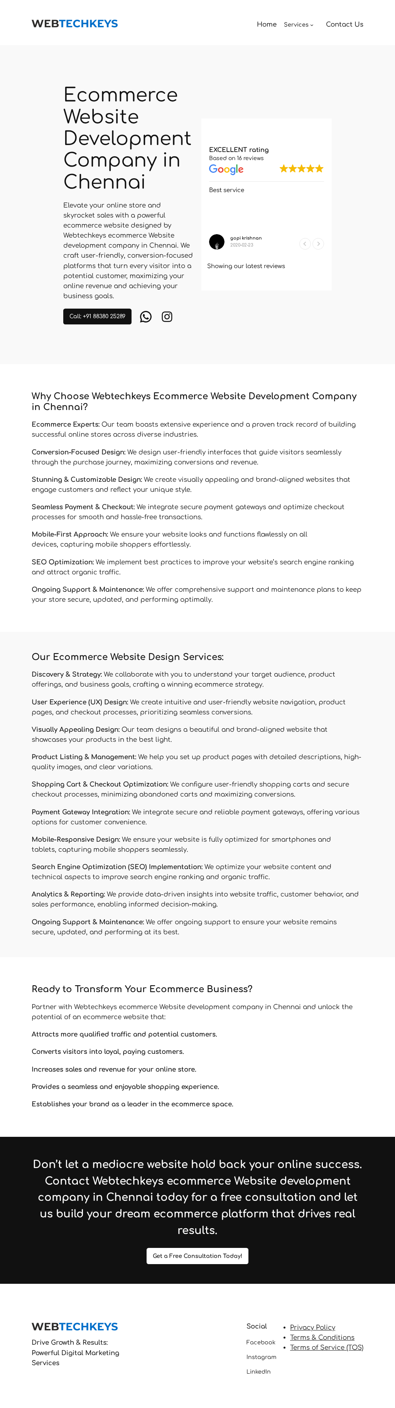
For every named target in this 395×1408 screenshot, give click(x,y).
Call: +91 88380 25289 (97, 316)
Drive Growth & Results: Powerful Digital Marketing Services (75, 1352)
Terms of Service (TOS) (326, 1347)
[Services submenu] (312, 25)
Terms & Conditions (322, 1337)
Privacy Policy (312, 1327)
